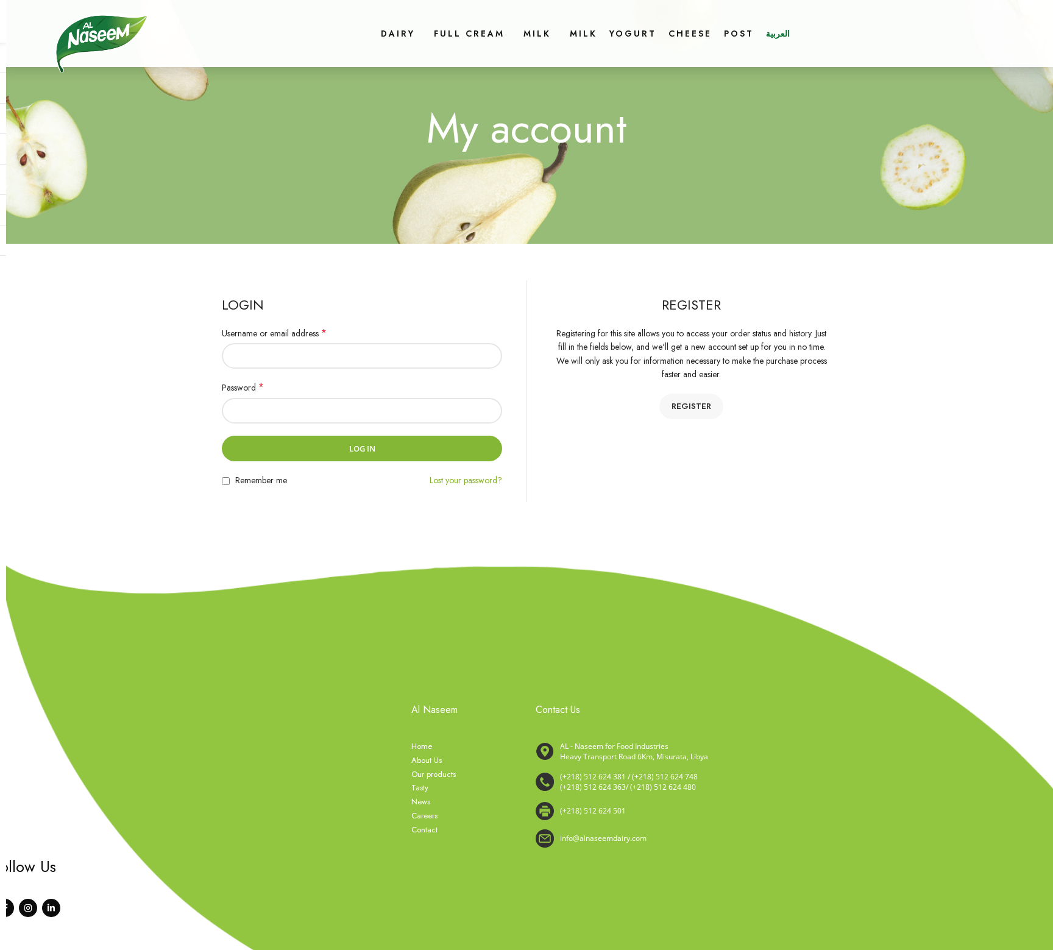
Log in (362, 448)
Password (243, 387)
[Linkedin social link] (51, 908)
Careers (424, 815)
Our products (433, 774)
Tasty (419, 787)
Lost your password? (466, 480)
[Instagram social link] (28, 908)
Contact (424, 829)
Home (421, 746)
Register (691, 406)
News (420, 801)
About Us (426, 760)
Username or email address (274, 333)
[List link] (713, 782)
